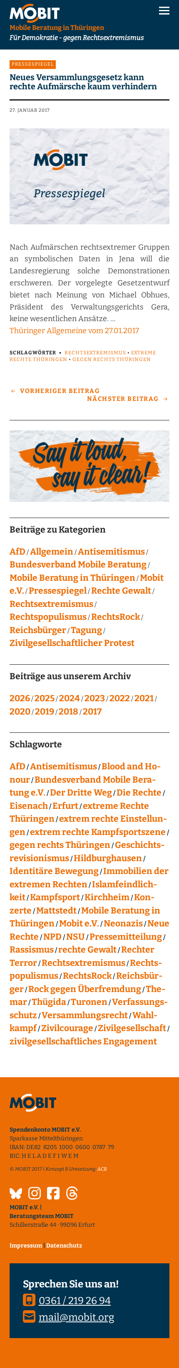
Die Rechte (139, 792)
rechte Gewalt (87, 949)
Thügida (49, 1002)
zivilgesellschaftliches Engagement (83, 1041)
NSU (75, 936)
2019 (44, 711)
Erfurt (65, 806)
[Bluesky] (16, 1194)
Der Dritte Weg (81, 792)
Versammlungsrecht (85, 1015)
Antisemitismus (111, 551)
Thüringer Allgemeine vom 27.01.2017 (74, 330)
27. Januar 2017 (30, 110)
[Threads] (72, 1194)
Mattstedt (56, 910)
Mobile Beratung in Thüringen (72, 577)
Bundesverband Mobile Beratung (78, 564)
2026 (20, 698)
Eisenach (29, 806)
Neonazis (123, 923)
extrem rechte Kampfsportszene (98, 832)
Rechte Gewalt (121, 590)
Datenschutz (64, 1245)
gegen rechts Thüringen (111, 359)
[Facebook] (53, 1194)
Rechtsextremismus (95, 353)
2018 (68, 711)
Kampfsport (55, 897)
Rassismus (32, 949)
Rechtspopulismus (48, 617)
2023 (95, 698)
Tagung (86, 630)
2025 (45, 698)
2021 (144, 698)
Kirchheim (107, 897)
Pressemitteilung (126, 936)
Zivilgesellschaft (132, 1028)
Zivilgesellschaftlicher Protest (72, 643)
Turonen (89, 1002)
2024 (69, 698)
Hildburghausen (108, 858)
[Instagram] (34, 1194)
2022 (119, 698)
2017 (92, 711)
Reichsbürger (38, 630)
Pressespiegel (33, 64)
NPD (52, 936)
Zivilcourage (67, 1028)
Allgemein (51, 551)
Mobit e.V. (79, 923)
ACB (102, 1169)
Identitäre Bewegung (54, 871)
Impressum (26, 1245)
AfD (17, 551)
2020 (20, 711)
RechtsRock (115, 617)
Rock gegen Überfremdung (84, 989)
